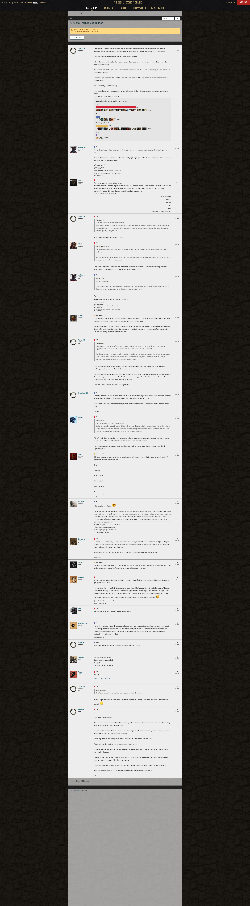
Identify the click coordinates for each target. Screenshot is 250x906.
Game (16, 3)
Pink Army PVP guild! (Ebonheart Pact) (102, 678)
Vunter (80, 672)
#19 (178, 657)
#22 (178, 709)
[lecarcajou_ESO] (97, 138)
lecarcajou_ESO (82, 623)
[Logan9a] (102, 138)
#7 (178, 315)
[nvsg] (73, 610)
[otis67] (99, 110)
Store (29, 3)
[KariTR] (140, 128)
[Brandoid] (140, 110)
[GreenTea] (132, 110)
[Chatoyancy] (97, 110)
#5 (178, 243)
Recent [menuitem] (124, 8)
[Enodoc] (112, 110)
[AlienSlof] (122, 110)
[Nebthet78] (102, 119)
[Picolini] (112, 119)
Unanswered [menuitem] (139, 8)
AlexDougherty (82, 147)
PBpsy (79, 180)
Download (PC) (231, 2)
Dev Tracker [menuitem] (109, 8)
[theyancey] (112, 128)
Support (42, 3)
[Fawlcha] (125, 110)
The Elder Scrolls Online (128, 2)
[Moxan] (137, 128)
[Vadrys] (115, 110)
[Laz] (97, 128)
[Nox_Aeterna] (73, 541)
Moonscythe (81, 502)
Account (22, 3)
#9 (178, 393)
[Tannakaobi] (122, 128)
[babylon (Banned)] (132, 128)
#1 (178, 48)
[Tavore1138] (73, 50)
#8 (178, 340)
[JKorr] (145, 128)
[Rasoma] (117, 110)
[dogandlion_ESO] (97, 119)
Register (77, 790)
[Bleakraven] (125, 128)
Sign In (72, 18)
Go (177, 18)
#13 (178, 539)
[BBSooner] (99, 138)
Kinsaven (80, 417)
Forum (35, 3)
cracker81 (81, 657)
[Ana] (102, 128)
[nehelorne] (145, 110)
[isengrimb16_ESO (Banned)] (130, 110)
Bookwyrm (81, 577)
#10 (178, 417)
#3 (178, 180)
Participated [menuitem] (157, 8)
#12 (178, 501)
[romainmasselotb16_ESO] (107, 110)
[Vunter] (73, 674)
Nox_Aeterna (81, 539)
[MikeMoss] (135, 110)
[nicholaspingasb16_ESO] (130, 128)
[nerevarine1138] (115, 128)
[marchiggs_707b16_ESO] (109, 110)
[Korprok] (127, 128)
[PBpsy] (73, 182)
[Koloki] (143, 110)
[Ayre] (102, 110)
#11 (178, 454)
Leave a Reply (77, 38)
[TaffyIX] (120, 110)
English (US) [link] (6, 3)
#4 (178, 216)
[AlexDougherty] (109, 119)
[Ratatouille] (117, 128)
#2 (178, 147)
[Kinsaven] (127, 110)
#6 (178, 274)
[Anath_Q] (104, 119)
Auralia (80, 562)
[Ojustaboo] (120, 128)
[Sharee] (137, 110)
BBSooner (81, 642)
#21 (178, 686)
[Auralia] (143, 128)
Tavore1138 (81, 48)
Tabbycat (80, 454)
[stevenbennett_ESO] (109, 128)
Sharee (80, 243)
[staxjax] (115, 119)
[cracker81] (73, 659)
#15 (178, 577)
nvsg (79, 608)
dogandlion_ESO (83, 393)
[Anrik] (107, 128)
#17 (178, 623)
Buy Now (243, 2)
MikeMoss (81, 709)
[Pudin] (135, 128)
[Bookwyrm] (73, 579)
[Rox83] (104, 110)
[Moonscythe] (107, 119)
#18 (178, 642)
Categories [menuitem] (91, 8)
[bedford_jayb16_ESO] (99, 119)
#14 (178, 562)
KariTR (80, 316)
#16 (178, 608)
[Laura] (104, 128)
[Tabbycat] (99, 128)
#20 (178, 672)
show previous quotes (102, 281)
